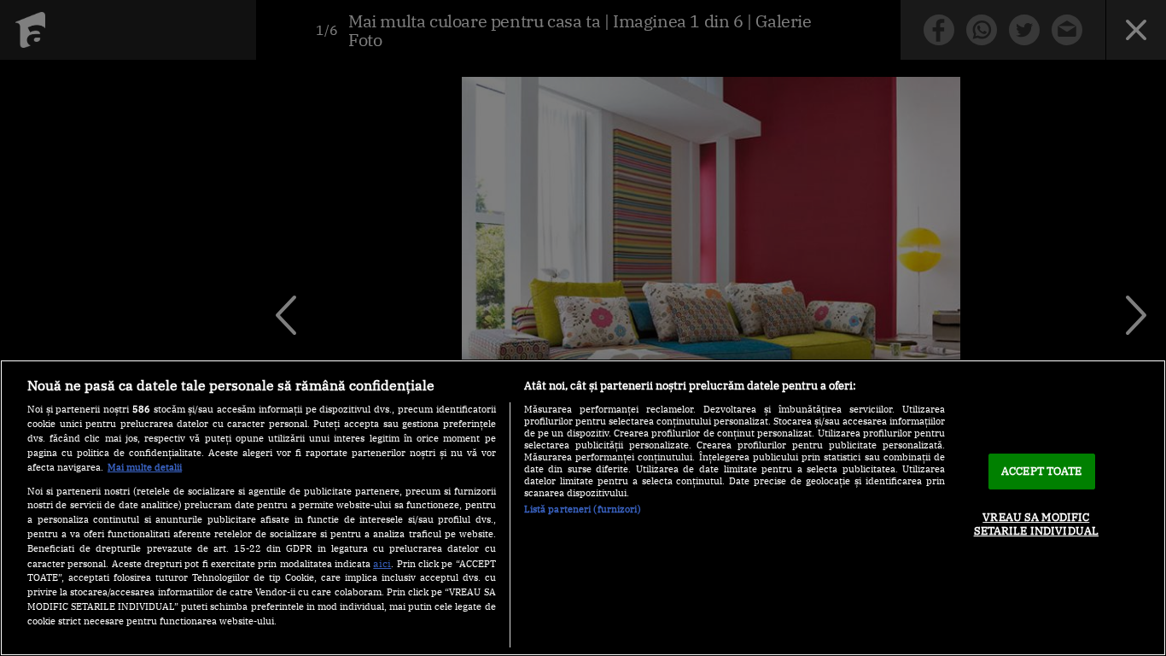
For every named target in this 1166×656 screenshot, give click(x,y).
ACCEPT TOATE (1041, 471)
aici (382, 563)
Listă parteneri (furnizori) (582, 509)
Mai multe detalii (145, 467)
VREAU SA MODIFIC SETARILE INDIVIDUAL (1036, 524)
